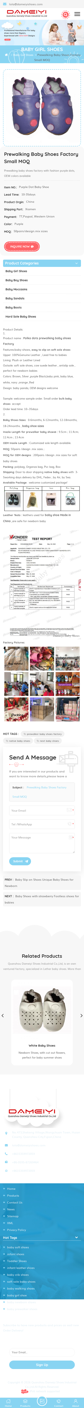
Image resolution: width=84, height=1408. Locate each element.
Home (11, 1189)
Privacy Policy (16, 1230)
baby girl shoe (17, 1295)
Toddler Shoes (17, 1261)
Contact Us (14, 1202)
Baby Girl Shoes (16, 271)
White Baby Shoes (42, 1045)
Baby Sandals (15, 298)
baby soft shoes (18, 1247)
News (11, 1209)
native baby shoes (19, 741)
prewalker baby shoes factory (44, 734)
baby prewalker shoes (22, 1309)
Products (13, 1195)
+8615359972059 (23, 1154)
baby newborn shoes (21, 1302)
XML (10, 1223)
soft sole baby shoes (21, 1281)
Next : (9, 896)
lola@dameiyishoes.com (26, 4)
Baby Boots (14, 307)
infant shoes (15, 1254)
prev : (9, 879)
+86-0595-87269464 (25, 1162)
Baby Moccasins (16, 289)
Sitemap (13, 1216)
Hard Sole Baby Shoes (21, 316)
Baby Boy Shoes (17, 280)
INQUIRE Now (20, 246)
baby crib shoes (18, 1275)
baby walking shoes (21, 1288)
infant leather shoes (21, 1268)
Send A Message (42, 1401)
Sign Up (42, 1365)
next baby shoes (49, 741)
